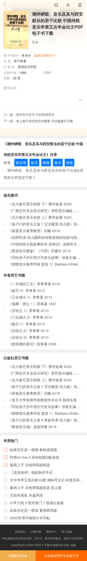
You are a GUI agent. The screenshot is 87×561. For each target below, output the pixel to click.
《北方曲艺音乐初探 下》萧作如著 (35, 203)
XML (67, 545)
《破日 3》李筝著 (22, 290)
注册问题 (36, 531)
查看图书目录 (17, 555)
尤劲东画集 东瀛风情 (26, 495)
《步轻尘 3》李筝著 (24, 337)
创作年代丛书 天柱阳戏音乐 (35, 114)
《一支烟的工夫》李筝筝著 (29, 283)
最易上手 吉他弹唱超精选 (30, 464)
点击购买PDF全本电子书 (61, 555)
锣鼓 (46, 162)
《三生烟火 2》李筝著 (25, 317)
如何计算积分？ (45, 55)
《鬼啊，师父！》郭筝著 (28, 303)
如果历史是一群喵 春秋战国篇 (33, 449)
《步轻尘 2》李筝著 (24, 330)
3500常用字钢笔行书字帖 (30, 517)
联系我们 (20, 531)
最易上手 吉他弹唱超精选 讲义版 (36, 487)
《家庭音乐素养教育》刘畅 (29, 230)
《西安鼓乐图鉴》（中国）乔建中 (35, 250)
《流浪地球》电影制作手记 (31, 472)
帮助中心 (51, 531)
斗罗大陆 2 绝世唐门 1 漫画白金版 (37, 502)
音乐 (57, 162)
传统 (69, 162)
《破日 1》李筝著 (22, 323)
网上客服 (66, 531)
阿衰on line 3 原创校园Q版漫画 (34, 457)
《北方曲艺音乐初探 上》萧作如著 (35, 217)
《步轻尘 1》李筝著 (24, 310)
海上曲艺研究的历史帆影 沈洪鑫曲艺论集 (44, 121)
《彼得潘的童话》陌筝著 (28, 343)
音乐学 (21, 162)
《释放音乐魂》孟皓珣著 (28, 426)
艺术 (35, 42)
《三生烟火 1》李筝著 (25, 297)
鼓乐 (34, 162)
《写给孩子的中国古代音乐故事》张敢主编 (42, 257)
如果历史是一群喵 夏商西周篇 (33, 510)
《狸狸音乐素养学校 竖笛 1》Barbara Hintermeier (47, 264)
